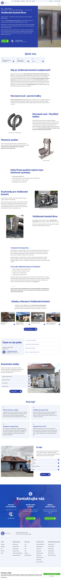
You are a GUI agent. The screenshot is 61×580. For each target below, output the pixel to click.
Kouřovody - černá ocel (52, 555)
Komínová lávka (38, 559)
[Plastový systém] (46, 149)
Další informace (4, 577)
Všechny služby (13, 391)
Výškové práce (38, 555)
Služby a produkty (17, 1)
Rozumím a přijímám (52, 574)
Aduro (25, 546)
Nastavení (52, 576)
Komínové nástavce (51, 544)
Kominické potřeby (51, 546)
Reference (23, 1)
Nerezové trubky (51, 548)
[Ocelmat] (5, 3)
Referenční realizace (36, 466)
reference (25, 305)
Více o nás (43, 474)
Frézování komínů (15, 548)
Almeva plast (15, 181)
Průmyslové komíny (16, 550)
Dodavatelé (34, 459)
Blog (30, 1)
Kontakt (33, 1)
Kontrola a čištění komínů (7, 376)
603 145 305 (58, 1)
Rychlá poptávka (29, 518)
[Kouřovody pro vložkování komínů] (46, 199)
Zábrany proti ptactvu (39, 557)
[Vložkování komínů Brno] (14, 226)
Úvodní (12, 1)
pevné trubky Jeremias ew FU (18, 176)
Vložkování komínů (16, 546)
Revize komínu (5, 383)
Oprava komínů (5, 386)
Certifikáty (34, 463)
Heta (25, 550)
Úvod (2, 8)
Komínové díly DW (51, 550)
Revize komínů (38, 548)
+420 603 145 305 (18, 40)
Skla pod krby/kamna (28, 555)
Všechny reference (29, 329)
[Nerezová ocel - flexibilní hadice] (15, 122)
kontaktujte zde (36, 281)
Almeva (33, 61)
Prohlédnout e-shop (49, 518)
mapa (30, 534)
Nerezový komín (15, 544)
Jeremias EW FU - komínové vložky (20, 61)
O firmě (27, 1)
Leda (25, 548)
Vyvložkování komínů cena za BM (6, 61)
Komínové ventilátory (39, 561)
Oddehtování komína (6, 379)
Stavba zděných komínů (16, 555)
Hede (25, 544)
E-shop (52, 1)
